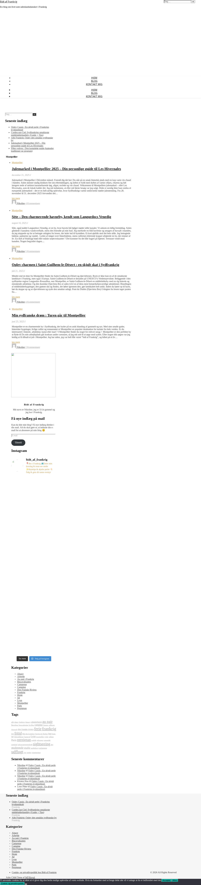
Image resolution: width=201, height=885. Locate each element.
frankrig (49, 728)
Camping (21, 687)
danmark (14, 729)
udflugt (17, 751)
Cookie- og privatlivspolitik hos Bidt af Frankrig (34, 872)
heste (53, 734)
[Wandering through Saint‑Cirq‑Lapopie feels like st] (34, 618)
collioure (52, 725)
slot (52, 744)
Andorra (22, 722)
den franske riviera (26, 729)
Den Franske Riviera (26, 689)
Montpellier (17, 162)
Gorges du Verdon (41, 734)
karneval (27, 737)
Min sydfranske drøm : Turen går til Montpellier (49, 315)
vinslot (29, 752)
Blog (94, 81)
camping (39, 725)
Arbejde (21, 676)
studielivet (34, 748)
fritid (18, 733)
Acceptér (166, 880)
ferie (37, 729)
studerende (17, 747)
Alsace (20, 674)
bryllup (31, 725)
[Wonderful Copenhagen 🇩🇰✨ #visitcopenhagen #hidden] (49, 488)
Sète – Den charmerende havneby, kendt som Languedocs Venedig (61, 217)
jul (12, 737)
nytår (46, 737)
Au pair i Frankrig (25, 679)
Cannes (45, 725)
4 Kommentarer (32, 203)
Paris (19, 705)
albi (12, 722)
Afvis (175, 880)
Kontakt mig (94, 84)
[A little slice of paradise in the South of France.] (34, 490)
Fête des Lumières (28, 734)
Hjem (94, 77)
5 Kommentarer (32, 251)
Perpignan (22, 708)
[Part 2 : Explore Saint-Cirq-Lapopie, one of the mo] (49, 552)
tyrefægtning (42, 748)
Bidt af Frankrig (8, 1)
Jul (18, 697)
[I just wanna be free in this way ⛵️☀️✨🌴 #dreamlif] (49, 594)
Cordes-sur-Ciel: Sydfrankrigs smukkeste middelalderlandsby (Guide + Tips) (30, 133)
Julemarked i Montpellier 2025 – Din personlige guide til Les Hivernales (28, 144)
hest (50, 734)
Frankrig (21, 692)
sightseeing (41, 744)
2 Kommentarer (32, 347)
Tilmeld (18, 442)
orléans (51, 737)
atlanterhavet (36, 722)
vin (25, 752)
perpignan (24, 740)
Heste (20, 695)
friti (12, 734)
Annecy (28, 722)
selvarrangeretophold (25, 744)
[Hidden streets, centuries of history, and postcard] (34, 547)
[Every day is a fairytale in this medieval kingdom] (18, 598)
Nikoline (21, 203)
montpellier (40, 737)
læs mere (16, 198)
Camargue (22, 684)
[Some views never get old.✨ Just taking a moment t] (18, 500)
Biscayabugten (24, 682)
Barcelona (14, 725)
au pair (47, 721)
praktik (33, 740)
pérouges (40, 740)
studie (27, 747)
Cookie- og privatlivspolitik (12, 883)
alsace (16, 722)
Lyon (19, 700)
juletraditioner (19, 737)
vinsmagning (36, 752)
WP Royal (30, 877)
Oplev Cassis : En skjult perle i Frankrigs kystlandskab (36, 766)
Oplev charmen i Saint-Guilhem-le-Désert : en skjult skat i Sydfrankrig (65, 265)
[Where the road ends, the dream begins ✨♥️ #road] (18, 537)
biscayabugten (23, 725)
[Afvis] (26, 884)
